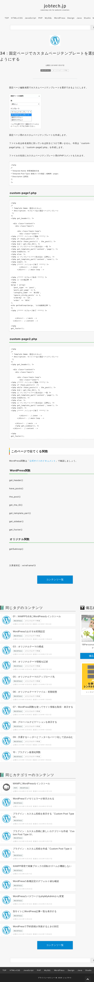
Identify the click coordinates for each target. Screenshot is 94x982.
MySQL (48, 18)
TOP (7, 18)
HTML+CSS (17, 18)
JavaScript (30, 18)
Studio (87, 18)
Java (79, 18)
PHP (40, 18)
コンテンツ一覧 (55, 579)
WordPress (59, 18)
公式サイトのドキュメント (42, 461)
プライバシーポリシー (46, 978)
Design (71, 18)
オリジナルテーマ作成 (60, 70)
